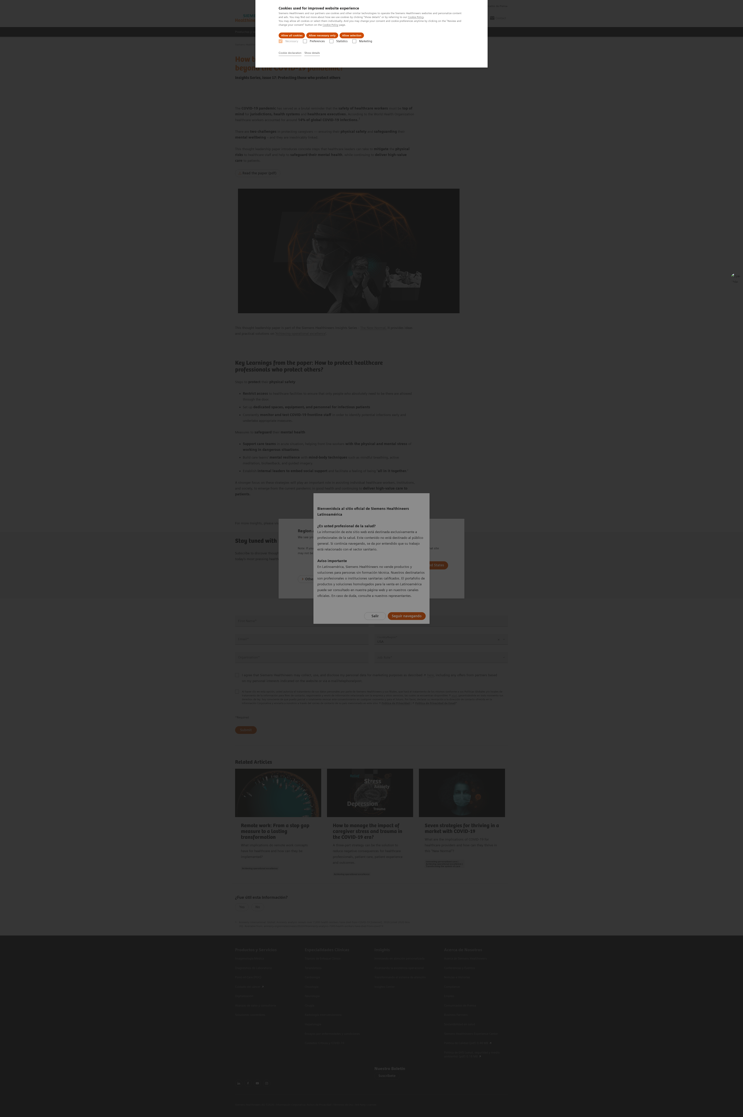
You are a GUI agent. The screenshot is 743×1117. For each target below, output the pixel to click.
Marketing (365, 41)
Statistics (342, 41)
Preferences (317, 41)
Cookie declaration (290, 52)
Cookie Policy (416, 17)
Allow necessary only (322, 35)
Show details (312, 52)
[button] (736, 278)
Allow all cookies (291, 35)
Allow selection (351, 35)
